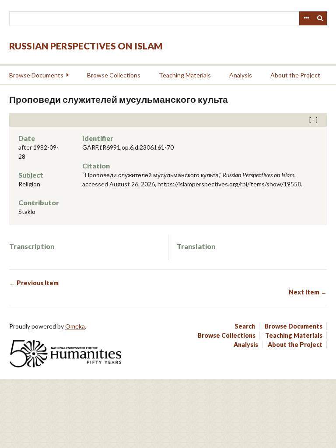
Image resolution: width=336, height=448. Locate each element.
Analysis (240, 75)
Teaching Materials (185, 75)
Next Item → (308, 292)
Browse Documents (36, 75)
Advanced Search (306, 18)
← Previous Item (34, 283)
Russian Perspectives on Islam (86, 45)
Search (320, 18)
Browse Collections (113, 75)
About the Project (295, 75)
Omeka (75, 326)
